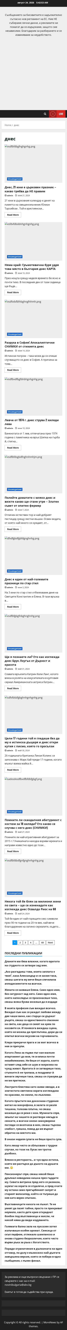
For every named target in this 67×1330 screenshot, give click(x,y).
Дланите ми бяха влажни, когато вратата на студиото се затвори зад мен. (32, 963)
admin (10, 195)
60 (42, 942)
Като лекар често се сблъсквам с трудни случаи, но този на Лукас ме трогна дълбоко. (31, 1149)
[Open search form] (45, 114)
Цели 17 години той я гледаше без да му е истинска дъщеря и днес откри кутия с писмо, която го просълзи (33, 715)
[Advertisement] (33, 72)
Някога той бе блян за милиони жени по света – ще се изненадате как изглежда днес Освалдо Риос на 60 (33, 878)
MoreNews (49, 1322)
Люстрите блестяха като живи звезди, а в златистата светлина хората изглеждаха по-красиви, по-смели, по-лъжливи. (32, 1090)
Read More (14, 215)
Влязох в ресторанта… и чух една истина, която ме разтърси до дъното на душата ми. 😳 (32, 1163)
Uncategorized (15, 179)
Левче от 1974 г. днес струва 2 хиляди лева (33, 396)
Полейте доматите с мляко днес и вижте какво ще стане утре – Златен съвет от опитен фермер (33, 474)
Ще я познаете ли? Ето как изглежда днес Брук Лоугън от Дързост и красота (33, 633)
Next (50, 942)
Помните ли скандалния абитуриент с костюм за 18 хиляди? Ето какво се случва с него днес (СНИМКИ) (33, 796)
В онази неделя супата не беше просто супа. (33, 1139)
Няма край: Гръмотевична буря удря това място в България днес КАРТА (33, 241)
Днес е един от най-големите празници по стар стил (33, 556)
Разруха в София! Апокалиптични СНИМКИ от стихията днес (33, 319)
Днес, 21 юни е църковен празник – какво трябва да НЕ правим (33, 164)
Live (61, 114)
